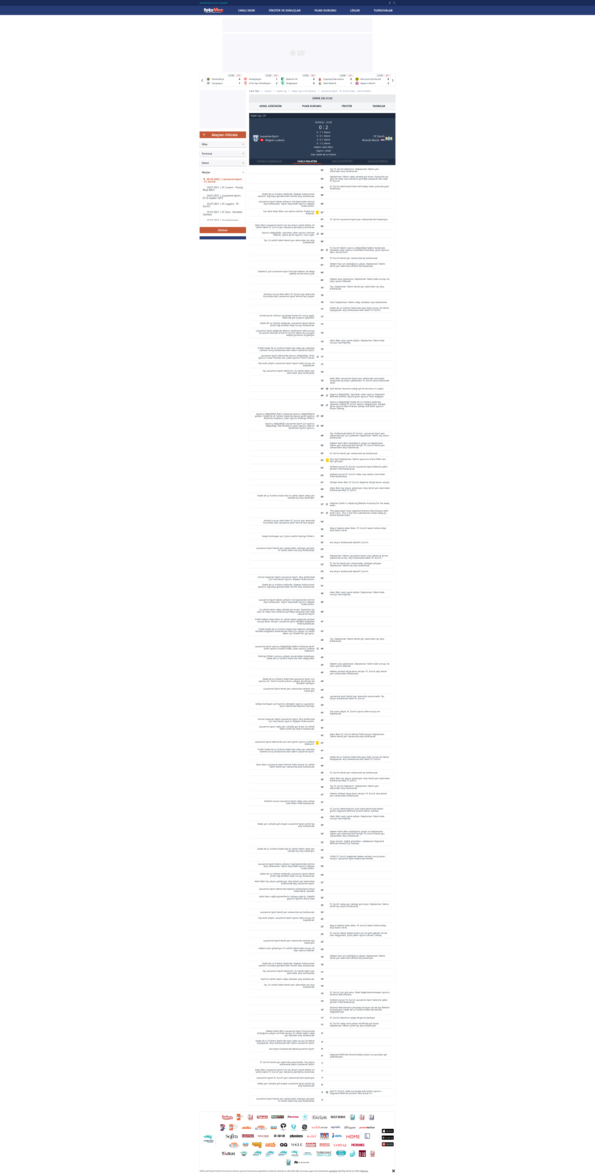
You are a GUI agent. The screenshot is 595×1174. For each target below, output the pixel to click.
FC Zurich (379, 136)
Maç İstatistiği (342, 161)
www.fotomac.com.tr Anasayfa (214, 2)
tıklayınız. (364, 1171)
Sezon (205, 163)
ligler (355, 10)
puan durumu (325, 10)
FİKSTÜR (347, 106)
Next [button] (392, 80)
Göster (223, 230)
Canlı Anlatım (307, 161)
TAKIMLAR (378, 106)
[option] (223, 80)
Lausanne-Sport (269, 136)
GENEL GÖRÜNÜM (270, 106)
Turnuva (207, 153)
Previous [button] (202, 80)
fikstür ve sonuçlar (285, 10)
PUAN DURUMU (311, 106)
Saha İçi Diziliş (378, 161)
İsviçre (268, 90)
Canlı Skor (213, 10)
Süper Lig (281, 90)
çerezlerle (333, 1171)
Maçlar (206, 172)
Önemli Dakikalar (269, 161)
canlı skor (246, 10)
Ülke (204, 144)
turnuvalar (383, 10)
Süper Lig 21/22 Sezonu (304, 90)
